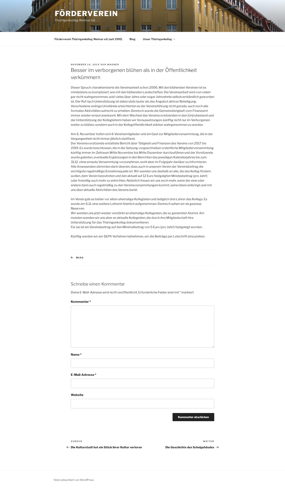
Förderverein (86, 13)
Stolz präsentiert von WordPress (74, 479)
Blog (133, 39)
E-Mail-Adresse (83, 375)
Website (77, 395)
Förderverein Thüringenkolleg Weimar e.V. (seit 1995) (88, 39)
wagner (113, 64)
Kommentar (81, 302)
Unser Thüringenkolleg (157, 39)
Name (76, 354)
